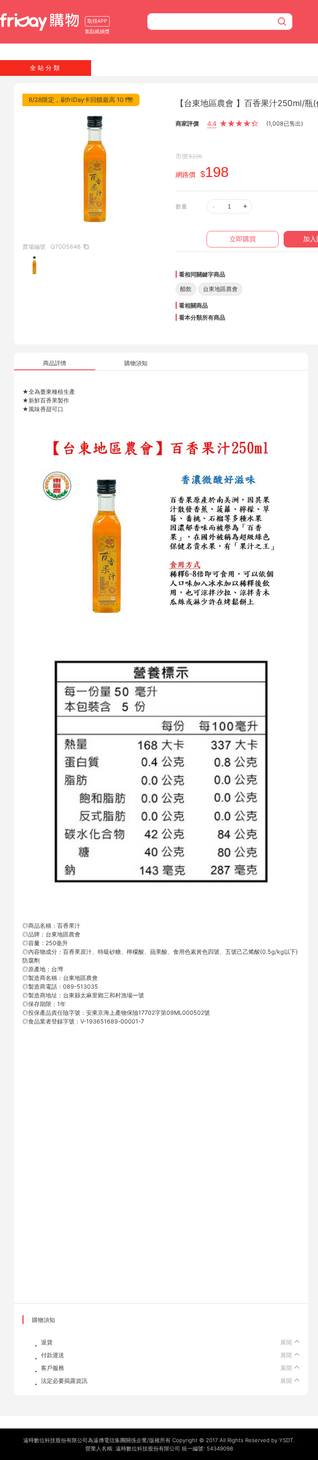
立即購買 (242, 239)
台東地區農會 (220, 288)
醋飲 (186, 288)
